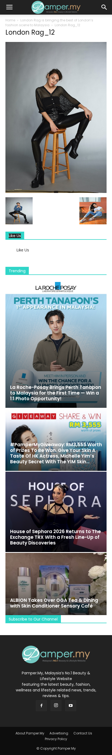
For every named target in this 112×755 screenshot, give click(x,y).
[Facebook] (41, 705)
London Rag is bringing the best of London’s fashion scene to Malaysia (49, 22)
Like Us (15, 236)
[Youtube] (70, 705)
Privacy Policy (56, 739)
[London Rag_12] (56, 191)
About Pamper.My (29, 733)
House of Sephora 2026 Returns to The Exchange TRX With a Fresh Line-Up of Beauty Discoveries (55, 537)
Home (10, 20)
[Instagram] (56, 705)
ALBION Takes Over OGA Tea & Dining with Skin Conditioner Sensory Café (54, 603)
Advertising (58, 733)
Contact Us (82, 733)
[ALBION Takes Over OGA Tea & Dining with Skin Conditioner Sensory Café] (56, 584)
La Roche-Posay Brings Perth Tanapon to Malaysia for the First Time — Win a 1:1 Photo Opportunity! (55, 393)
